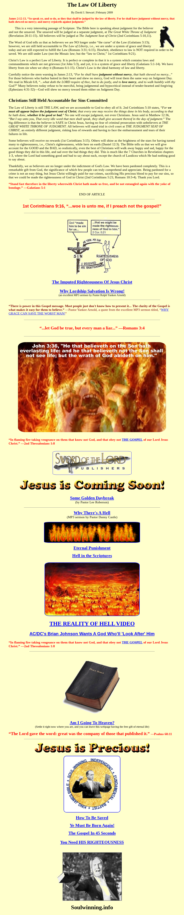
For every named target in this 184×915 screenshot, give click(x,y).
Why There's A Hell (92, 512)
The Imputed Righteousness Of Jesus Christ (92, 282)
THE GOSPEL (132, 439)
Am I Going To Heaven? (92, 722)
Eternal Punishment (92, 548)
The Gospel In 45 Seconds (92, 833)
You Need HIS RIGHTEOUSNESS (92, 842)
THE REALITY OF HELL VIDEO (92, 623)
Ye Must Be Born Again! (92, 825)
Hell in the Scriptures (92, 555)
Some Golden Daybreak (92, 498)
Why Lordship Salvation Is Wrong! (92, 291)
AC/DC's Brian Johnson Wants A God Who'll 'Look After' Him (92, 633)
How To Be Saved (92, 817)
